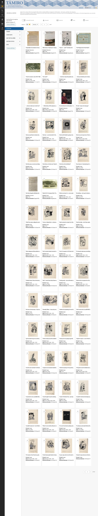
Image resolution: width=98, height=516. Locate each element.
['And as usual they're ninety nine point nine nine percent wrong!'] (33, 125)
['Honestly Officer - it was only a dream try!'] (50, 300)
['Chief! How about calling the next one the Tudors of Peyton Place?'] (33, 213)
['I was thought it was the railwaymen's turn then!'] (50, 387)
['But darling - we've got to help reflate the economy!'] (83, 184)
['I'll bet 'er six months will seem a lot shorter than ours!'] (50, 416)
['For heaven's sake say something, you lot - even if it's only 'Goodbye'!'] (83, 242)
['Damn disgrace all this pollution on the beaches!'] (33, 242)
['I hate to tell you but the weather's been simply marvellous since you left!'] (50, 329)
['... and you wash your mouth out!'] (33, 96)
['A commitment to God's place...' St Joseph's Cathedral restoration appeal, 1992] (66, 96)
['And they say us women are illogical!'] (33, 155)
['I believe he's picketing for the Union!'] (66, 300)
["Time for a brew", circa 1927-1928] (33, 67)
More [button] (2, 29)
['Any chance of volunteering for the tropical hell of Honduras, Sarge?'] (83, 155)
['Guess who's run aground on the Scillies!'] (83, 271)
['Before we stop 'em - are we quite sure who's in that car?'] (66, 184)
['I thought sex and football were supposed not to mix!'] (83, 358)
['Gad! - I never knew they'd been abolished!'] (50, 271)
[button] (59, 20)
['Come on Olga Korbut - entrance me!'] (50, 213)
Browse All (2, 7)
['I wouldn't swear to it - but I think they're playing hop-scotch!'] (33, 416)
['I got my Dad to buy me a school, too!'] (33, 329)
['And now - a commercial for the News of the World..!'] (50, 125)
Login (2, 20)
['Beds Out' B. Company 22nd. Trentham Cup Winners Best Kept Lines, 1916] (50, 184)
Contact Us (81, 7)
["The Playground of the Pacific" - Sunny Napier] (83, 38)
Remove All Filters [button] (11, 24)
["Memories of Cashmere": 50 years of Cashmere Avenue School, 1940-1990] (50, 38)
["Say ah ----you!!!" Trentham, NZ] (66, 38)
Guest (90, 7)
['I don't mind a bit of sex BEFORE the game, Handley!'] (83, 300)
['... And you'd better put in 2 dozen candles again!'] (83, 67)
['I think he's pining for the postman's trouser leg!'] (66, 358)
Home (2, 3)
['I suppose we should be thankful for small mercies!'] (50, 358)
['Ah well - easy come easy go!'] (83, 96)
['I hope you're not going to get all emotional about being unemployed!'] (66, 329)
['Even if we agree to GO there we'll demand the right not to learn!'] (66, 242)
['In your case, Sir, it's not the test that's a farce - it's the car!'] (66, 445)
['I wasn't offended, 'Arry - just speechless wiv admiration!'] (66, 387)
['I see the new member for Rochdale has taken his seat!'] (33, 358)
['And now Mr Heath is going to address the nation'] (66, 125)
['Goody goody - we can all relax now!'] (66, 271)
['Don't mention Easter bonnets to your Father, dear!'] (50, 242)
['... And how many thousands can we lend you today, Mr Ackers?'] (66, 67)
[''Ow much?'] (50, 67)
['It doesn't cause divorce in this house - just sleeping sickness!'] (83, 445)
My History (2, 16)
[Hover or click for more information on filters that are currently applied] (14, 22)
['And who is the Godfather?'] (66, 155)
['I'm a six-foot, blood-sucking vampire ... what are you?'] (66, 416)
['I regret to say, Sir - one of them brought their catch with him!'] (83, 329)
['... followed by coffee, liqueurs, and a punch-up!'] (50, 96)
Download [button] (46, 20)
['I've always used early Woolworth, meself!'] (83, 416)
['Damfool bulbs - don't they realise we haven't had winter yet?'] (83, 213)
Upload (2, 25)
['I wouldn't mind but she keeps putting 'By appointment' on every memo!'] (83, 387)
